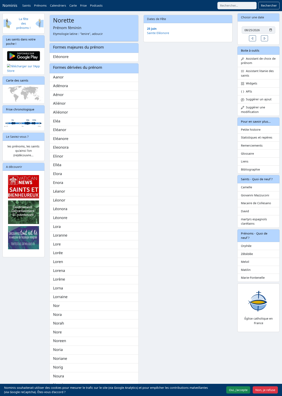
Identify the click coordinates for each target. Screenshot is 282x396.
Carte (73, 5)
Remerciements (252, 145)
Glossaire (247, 153)
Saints (26, 5)
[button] (252, 38)
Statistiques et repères (256, 137)
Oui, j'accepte (238, 390)
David (245, 211)
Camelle (246, 187)
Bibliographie (250, 169)
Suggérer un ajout (257, 99)
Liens (244, 161)
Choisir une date (252, 17)
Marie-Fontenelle (253, 278)
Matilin (246, 270)
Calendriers (58, 5)
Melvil (245, 262)
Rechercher (269, 5)
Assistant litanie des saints (257, 73)
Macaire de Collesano (256, 203)
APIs (248, 91)
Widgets (250, 83)
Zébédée (247, 254)
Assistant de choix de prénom (258, 61)
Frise (83, 5)
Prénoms (40, 5)
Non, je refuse (265, 390)
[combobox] (237, 5)
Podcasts (96, 5)
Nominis (9, 5)
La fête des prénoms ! (23, 23)
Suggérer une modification (253, 109)
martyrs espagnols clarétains (254, 221)
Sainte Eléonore (158, 33)
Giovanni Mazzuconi (255, 195)
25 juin (151, 29)
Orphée (246, 246)
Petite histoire (251, 130)
